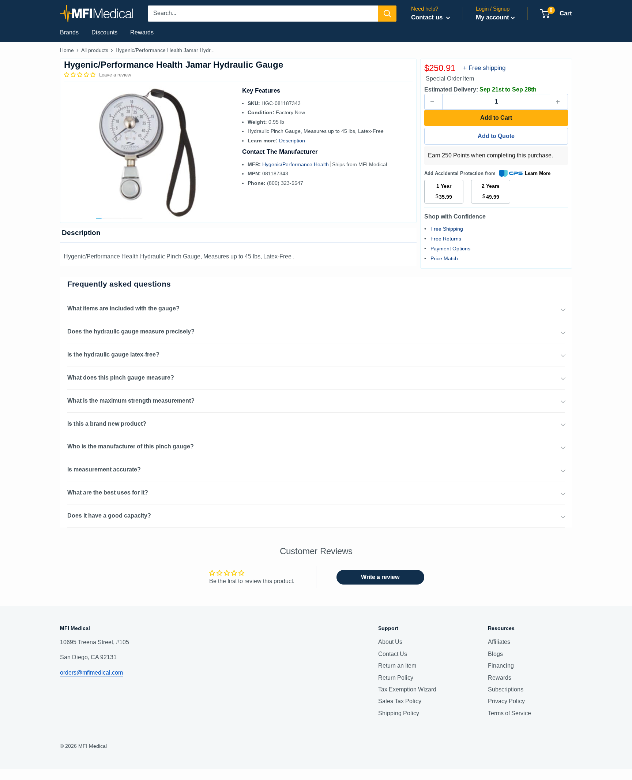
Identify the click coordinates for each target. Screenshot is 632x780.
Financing (501, 666)
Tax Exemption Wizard (407, 689)
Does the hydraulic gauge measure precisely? (131, 331)
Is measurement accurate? (104, 469)
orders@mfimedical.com (91, 672)
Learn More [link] (537, 173)
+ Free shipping (484, 67)
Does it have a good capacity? (109, 515)
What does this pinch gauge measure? (120, 377)
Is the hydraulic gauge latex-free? (113, 354)
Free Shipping (446, 229)
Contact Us (392, 654)
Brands (69, 32)
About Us (390, 642)
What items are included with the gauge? (123, 308)
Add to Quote (496, 136)
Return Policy (395, 678)
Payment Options (450, 248)
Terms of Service (509, 713)
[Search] (387, 13)
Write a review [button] (380, 577)
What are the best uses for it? (107, 492)
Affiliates (499, 642)
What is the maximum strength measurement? (131, 401)
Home (67, 50)
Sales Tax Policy (399, 701)
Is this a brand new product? (106, 424)
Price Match (444, 258)
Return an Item (397, 666)
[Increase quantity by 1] (559, 101)
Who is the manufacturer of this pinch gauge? (130, 446)
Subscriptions (505, 689)
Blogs (495, 654)
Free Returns (445, 239)
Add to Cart (496, 118)
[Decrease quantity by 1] (433, 101)
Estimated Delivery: (451, 89)
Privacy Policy (506, 701)
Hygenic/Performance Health (296, 164)
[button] (80, 75)
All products (94, 50)
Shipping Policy (398, 713)
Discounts (104, 32)
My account (492, 17)
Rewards (142, 32)
